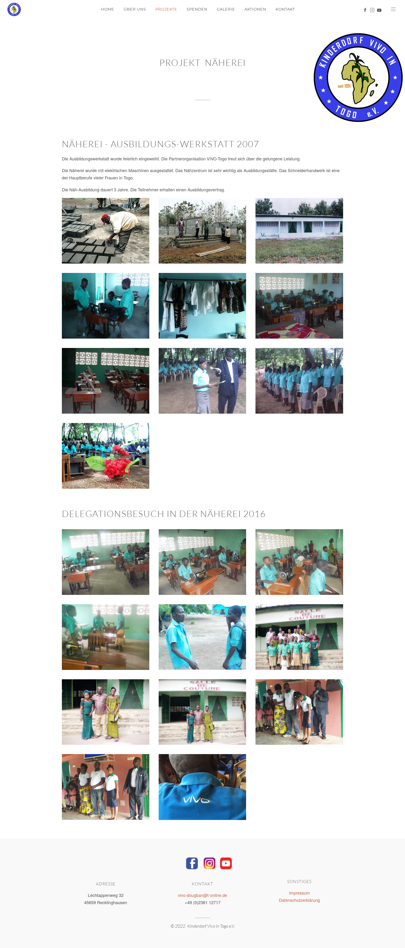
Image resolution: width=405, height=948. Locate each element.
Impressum (299, 893)
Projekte (166, 9)
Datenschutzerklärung (299, 900)
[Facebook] (192, 862)
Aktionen (255, 9)
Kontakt (285, 9)
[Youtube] (226, 862)
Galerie (226, 9)
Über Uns (135, 9)
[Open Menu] (393, 9)
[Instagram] (209, 862)
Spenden (197, 9)
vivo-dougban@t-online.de (202, 895)
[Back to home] (10, 9)
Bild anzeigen (105, 230)
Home (107, 9)
